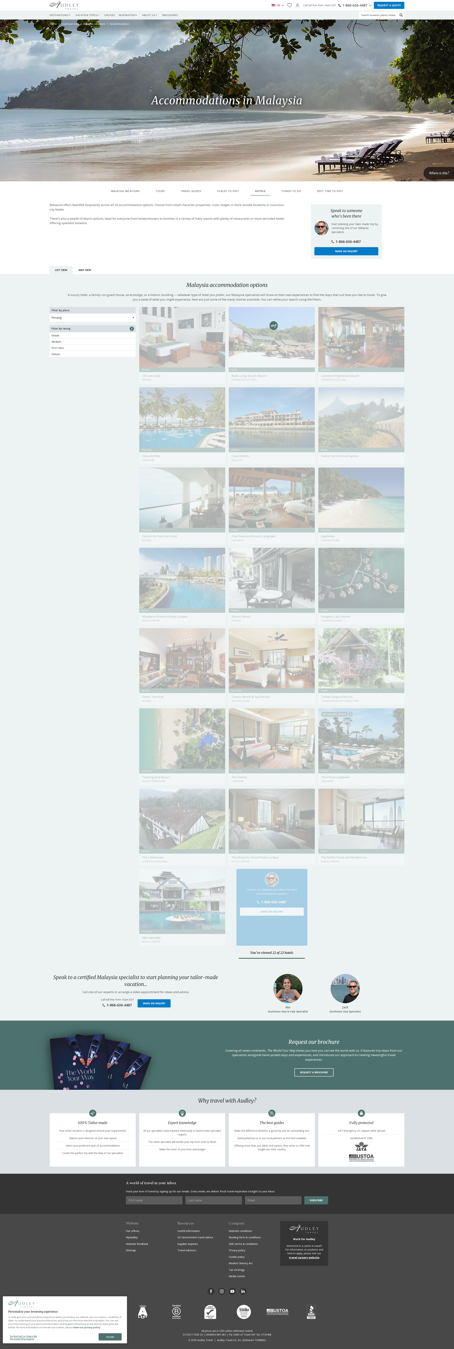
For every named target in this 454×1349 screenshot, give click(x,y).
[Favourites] (289, 5)
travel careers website (304, 1257)
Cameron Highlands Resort (340, 376)
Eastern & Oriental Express (340, 456)
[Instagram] (221, 1291)
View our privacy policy (86, 1327)
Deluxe (55, 354)
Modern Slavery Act (241, 1263)
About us (148, 15)
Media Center (237, 1276)
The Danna (239, 777)
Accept (110, 1336)
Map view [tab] (85, 270)
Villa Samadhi (151, 938)
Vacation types (86, 15)
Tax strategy (237, 1269)
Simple (55, 335)
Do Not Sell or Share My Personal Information (23, 1338)
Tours (160, 191)
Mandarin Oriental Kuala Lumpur (165, 616)
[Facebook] (211, 1291)
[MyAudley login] (297, 5)
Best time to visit (330, 191)
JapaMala (327, 536)
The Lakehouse (152, 857)
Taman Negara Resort (337, 697)
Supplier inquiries (187, 1244)
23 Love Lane (151, 376)
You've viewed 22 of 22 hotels (271, 953)
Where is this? (439, 173)
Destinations (59, 15)
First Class (57, 348)
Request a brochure (314, 1072)
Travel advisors (186, 1250)
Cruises (109, 15)
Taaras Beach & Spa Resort (250, 697)
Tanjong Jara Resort (156, 777)
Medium (56, 341)
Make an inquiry (346, 251)
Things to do (291, 191)
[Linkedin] (243, 1291)
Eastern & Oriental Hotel (159, 536)
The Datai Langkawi (335, 777)
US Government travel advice (195, 1237)
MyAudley (132, 1237)
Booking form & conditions (245, 1237)
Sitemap (131, 1250)
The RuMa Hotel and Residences (344, 857)
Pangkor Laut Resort (336, 616)
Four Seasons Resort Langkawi (253, 536)
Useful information (188, 1231)
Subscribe (316, 1200)
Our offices (132, 1231)
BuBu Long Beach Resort (249, 376)
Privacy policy (237, 1250)
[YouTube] (232, 1291)
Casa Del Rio (240, 456)
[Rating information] (132, 329)
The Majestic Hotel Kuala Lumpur (255, 857)
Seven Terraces (153, 697)
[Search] (401, 15)
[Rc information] (350, 714)
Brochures (170, 15)
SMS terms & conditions (243, 1244)
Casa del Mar (151, 456)
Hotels (260, 191)
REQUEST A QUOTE (389, 5)
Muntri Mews (241, 616)
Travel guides (191, 191)
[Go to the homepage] (64, 5)
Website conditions (240, 1231)
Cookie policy (237, 1257)
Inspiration (127, 15)
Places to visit (228, 191)
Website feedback (137, 1244)
